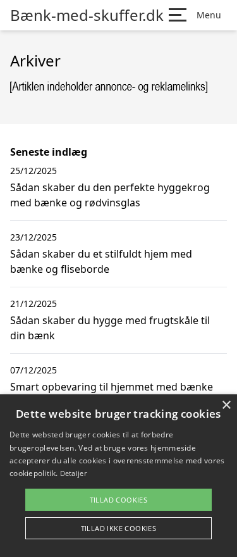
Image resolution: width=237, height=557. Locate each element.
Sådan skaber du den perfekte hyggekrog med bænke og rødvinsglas (110, 195)
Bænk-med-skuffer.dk (87, 15)
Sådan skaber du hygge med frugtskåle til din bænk (110, 327)
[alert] (118, 475)
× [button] (226, 405)
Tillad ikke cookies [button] (119, 528)
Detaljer (73, 473)
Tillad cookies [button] (119, 499)
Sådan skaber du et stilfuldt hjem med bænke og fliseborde (101, 261)
